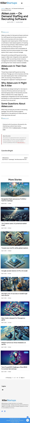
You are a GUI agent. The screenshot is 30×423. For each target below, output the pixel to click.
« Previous (8, 377)
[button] (22, 3)
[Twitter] (2, 411)
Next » (22, 377)
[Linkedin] (4, 411)
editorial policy (17, 127)
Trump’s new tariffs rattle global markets (14, 248)
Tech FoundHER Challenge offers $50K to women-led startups (14, 368)
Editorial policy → (21, 142)
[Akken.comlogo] (15, 118)
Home (2, 8)
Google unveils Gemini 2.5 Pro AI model (14, 271)
